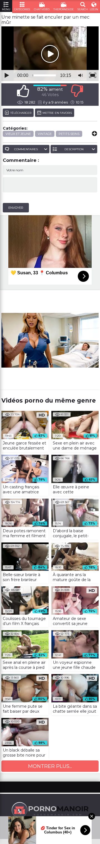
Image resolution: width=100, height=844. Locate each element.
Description (74, 149)
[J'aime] (23, 91)
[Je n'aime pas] (77, 91)
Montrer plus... (50, 766)
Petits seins (69, 134)
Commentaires (26, 149)
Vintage (45, 134)
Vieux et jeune (18, 134)
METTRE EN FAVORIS (57, 113)
